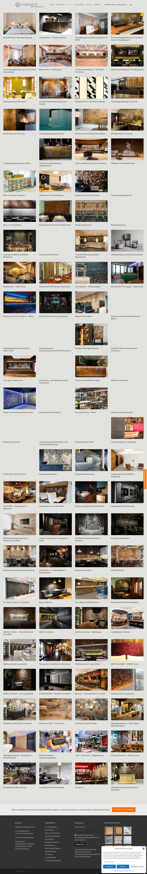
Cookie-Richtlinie (117, 870)
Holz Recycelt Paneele (52, 836)
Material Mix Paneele (52, 842)
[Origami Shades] (127, 830)
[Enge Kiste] (108, 830)
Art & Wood (48, 854)
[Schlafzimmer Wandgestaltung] (118, 840)
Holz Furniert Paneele (52, 833)
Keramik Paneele (50, 851)
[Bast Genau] (118, 830)
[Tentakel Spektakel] (108, 840)
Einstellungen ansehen (137, 866)
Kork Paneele (49, 839)
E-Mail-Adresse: (80, 827)
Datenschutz (125, 870)
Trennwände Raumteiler (53, 860)
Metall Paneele (50, 845)
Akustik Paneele (50, 857)
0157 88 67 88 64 (23, 831)
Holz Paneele (49, 830)
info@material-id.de (121, 4)
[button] (143, 848)
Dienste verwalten (108, 861)
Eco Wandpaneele (51, 827)
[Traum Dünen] (127, 840)
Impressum (131, 870)
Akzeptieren (109, 866)
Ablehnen (122, 866)
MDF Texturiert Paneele (53, 848)
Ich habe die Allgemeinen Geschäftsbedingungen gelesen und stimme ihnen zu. (87, 837)
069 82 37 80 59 (23, 849)
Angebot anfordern (124, 810)
